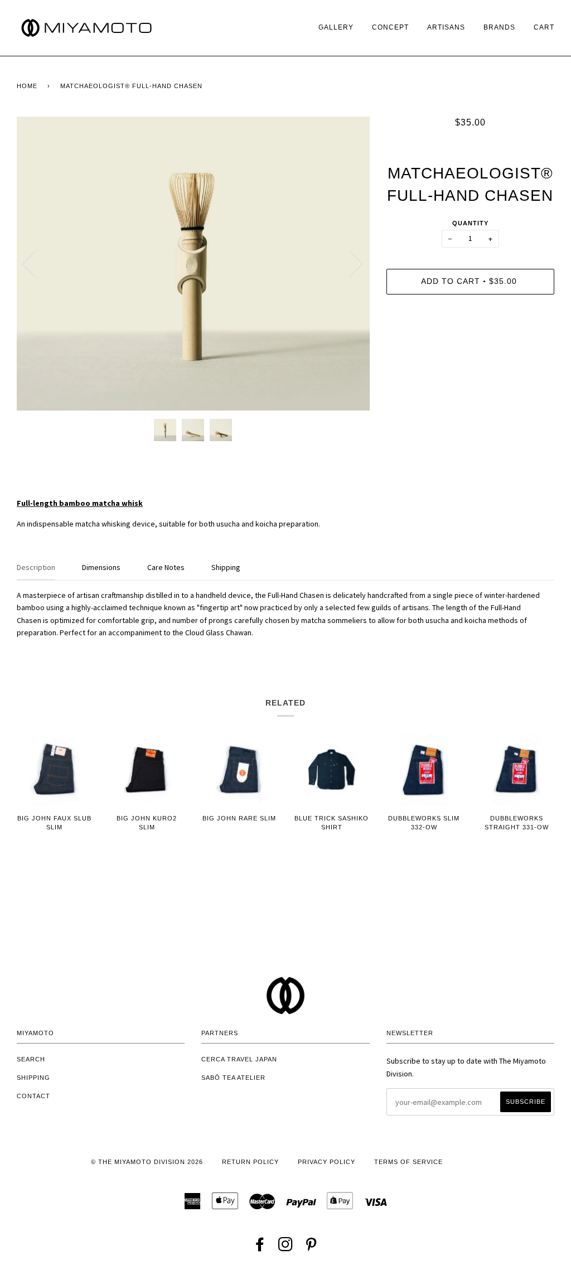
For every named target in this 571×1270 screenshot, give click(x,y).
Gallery (336, 27)
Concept (390, 27)
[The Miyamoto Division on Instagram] (285, 1247)
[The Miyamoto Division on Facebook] (260, 1247)
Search (31, 1059)
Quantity (470, 223)
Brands (499, 27)
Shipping (33, 1077)
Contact (33, 1096)
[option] (193, 264)
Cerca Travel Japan (239, 1059)
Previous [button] (36, 263)
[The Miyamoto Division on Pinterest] (311, 1247)
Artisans (446, 27)
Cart (544, 27)
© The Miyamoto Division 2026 (147, 1161)
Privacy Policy (326, 1161)
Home (27, 86)
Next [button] (349, 263)
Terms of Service (408, 1161)
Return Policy (250, 1161)
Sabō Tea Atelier (233, 1077)
